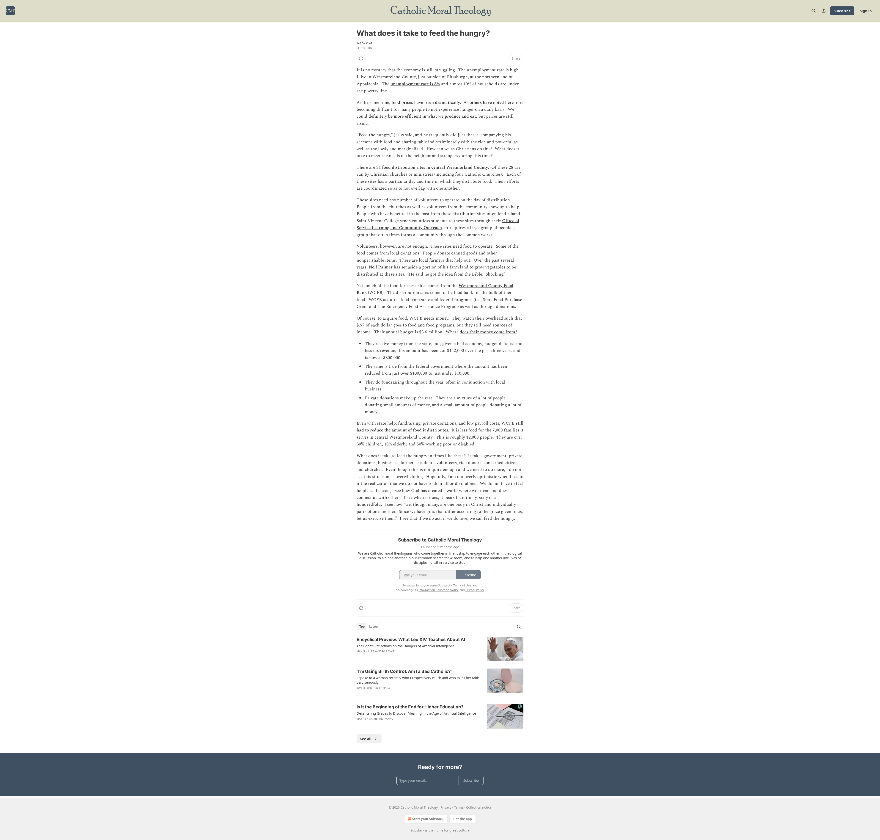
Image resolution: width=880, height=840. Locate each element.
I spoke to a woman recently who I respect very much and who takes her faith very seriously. (418, 680)
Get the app (462, 819)
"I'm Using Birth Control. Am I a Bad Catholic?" (404, 671)
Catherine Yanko (381, 718)
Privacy (445, 807)
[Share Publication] (823, 10)
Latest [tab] (374, 626)
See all (365, 738)
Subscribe (842, 10)
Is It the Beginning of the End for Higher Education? (410, 707)
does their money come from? (488, 332)
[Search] (813, 10)
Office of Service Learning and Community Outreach (438, 224)
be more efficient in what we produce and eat (432, 116)
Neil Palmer (381, 267)
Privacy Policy (474, 590)
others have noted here (492, 102)
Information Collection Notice (438, 590)
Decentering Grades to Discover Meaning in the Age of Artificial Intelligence (416, 713)
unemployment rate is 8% (415, 84)
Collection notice (479, 807)
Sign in (866, 10)
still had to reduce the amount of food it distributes (440, 427)
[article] (440, 649)
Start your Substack (428, 819)
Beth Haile (382, 687)
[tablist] (369, 626)
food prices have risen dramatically (425, 102)
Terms (458, 807)
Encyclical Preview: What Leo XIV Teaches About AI (411, 639)
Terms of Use (462, 585)
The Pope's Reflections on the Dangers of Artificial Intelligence (405, 646)
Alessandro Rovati (381, 651)
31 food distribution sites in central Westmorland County (432, 167)
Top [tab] (362, 626)
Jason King (364, 43)
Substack (417, 830)
